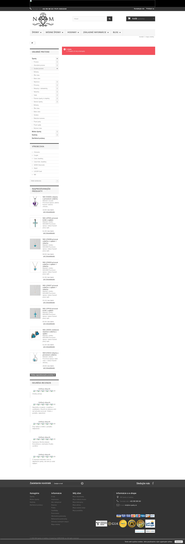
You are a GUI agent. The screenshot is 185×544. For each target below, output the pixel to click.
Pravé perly (37, 121)
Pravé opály (37, 125)
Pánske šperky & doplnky (41, 98)
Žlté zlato (36, 75)
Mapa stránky (55, 524)
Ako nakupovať (56, 502)
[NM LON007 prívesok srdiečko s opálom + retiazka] (35, 290)
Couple (35, 155)
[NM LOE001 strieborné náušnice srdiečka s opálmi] (35, 334)
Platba (53, 508)
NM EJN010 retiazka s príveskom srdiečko (51, 354)
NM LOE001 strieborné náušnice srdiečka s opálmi (51, 332)
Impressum (55, 499)
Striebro (36, 115)
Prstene (36, 62)
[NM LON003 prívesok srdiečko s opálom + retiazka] (35, 267)
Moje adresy (77, 505)
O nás (53, 496)
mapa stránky (150, 37)
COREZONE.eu (61, 538)
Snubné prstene (38, 68)
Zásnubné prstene (39, 65)
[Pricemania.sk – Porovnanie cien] (150, 531)
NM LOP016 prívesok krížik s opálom (50, 309)
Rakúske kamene (39, 118)
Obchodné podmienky (58, 516)
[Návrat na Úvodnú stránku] (32, 43)
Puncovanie (55, 513)
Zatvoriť (179, 542)
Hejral (35, 168)
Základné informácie (94, 32)
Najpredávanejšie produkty (41, 190)
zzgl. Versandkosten (49, 212)
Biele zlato (36, 78)
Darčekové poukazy (38, 138)
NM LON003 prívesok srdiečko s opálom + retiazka (50, 264)
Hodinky (71, 32)
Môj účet (77, 493)
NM (34, 174)
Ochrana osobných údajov (60, 521)
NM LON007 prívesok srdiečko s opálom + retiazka (50, 287)
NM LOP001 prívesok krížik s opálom (50, 219)
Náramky (36, 92)
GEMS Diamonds (39, 165)
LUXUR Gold (37, 171)
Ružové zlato (37, 128)
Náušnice (36, 82)
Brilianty (36, 72)
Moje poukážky (78, 510)
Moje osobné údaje (79, 508)
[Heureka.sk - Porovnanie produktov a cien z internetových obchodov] (140, 531)
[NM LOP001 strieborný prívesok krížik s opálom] (35, 222)
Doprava (54, 505)
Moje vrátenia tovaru (79, 499)
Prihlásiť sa (150, 9)
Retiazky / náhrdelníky (40, 88)
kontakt (141, 37)
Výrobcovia (38, 146)
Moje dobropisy (78, 502)
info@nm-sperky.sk (131, 505)
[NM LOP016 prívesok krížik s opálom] (35, 313)
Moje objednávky (78, 496)
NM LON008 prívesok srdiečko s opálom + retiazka (50, 241)
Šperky (35, 32)
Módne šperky (53, 32)
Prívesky (36, 85)
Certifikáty (54, 510)
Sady (35, 95)
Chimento (36, 152)
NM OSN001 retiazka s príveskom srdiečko (50, 198)
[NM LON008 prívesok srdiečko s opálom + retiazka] (35, 244)
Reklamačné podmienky (59, 519)
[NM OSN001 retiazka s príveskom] (35, 201)
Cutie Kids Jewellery (39, 162)
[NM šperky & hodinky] (49, 20)
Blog (115, 32)
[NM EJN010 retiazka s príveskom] (35, 357)
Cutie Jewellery (38, 158)
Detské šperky (38, 102)
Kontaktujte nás (139, 9)
